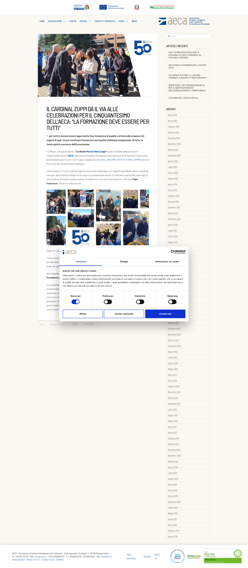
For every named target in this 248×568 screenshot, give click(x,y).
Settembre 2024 (174, 219)
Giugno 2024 (173, 236)
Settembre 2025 (174, 155)
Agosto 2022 (173, 351)
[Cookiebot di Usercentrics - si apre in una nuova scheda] (172, 252)
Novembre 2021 (174, 392)
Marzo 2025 (172, 190)
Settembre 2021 (174, 403)
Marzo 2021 (172, 432)
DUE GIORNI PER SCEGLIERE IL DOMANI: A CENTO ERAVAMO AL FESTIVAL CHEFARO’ (185, 55)
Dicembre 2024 (174, 207)
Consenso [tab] (81, 261)
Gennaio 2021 (173, 444)
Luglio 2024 (172, 230)
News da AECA (89, 324)
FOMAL (129, 159)
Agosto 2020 (173, 467)
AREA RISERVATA (131, 556)
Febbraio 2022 (174, 386)
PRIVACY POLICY (33, 559)
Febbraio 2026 (174, 126)
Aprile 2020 (172, 484)
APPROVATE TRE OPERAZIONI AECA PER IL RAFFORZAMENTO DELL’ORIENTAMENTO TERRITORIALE (187, 88)
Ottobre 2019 (173, 496)
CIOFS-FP (121, 159)
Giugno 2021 (173, 415)
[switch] (108, 302)
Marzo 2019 (172, 525)
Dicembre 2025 (174, 138)
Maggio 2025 (173, 178)
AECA (42, 324)
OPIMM (137, 159)
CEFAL (102, 159)
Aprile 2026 (172, 115)
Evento (75, 324)
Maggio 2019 (173, 513)
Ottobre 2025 (173, 149)
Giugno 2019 (173, 507)
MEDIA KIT (157, 556)
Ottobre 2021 (173, 398)
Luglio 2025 (172, 167)
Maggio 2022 (173, 369)
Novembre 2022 (174, 334)
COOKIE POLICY (48, 559)
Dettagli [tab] (124, 261)
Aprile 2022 (172, 374)
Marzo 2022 (172, 380)
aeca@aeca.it (40, 556)
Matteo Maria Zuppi (96, 151)
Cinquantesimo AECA (58, 324)
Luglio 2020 (172, 473)
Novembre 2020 (174, 455)
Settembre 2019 (174, 501)
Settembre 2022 (174, 346)
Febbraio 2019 (173, 530)
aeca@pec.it (106, 556)
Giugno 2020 (173, 478)
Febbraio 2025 (174, 196)
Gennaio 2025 (173, 201)
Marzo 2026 (172, 121)
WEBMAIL (60, 559)
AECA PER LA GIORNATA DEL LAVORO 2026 (187, 66)
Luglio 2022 (172, 357)
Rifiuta (83, 314)
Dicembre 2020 (174, 449)
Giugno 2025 (173, 172)
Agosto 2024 (173, 224)
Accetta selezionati (124, 314)
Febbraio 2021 (173, 438)
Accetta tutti (165, 314)
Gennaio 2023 (173, 322)
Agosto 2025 (173, 161)
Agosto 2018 (173, 536)
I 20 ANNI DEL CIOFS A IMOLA (183, 98)
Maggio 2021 (173, 421)
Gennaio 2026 (173, 132)
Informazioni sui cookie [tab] (167, 261)
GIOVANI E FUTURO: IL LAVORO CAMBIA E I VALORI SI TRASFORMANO (187, 76)
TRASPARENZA (18, 559)
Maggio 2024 (173, 242)
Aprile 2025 (172, 184)
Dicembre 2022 (174, 328)
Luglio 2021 (172, 409)
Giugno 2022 (173, 363)
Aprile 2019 (172, 519)
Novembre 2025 (174, 144)
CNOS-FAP (111, 159)
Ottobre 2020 (173, 461)
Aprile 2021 (172, 426)
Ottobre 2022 (173, 340)
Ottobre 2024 (173, 213)
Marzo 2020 (172, 490)
